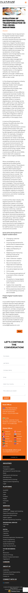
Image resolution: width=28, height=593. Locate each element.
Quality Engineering (8, 543)
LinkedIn (6, 582)
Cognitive (5, 533)
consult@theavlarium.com (11, 325)
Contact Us (14, 457)
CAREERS (6, 562)
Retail (4, 473)
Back (19, 331)
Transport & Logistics (8, 469)
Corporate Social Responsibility (11, 572)
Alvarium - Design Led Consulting (13, 511)
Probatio (5, 496)
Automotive (6, 466)
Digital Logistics (7, 517)
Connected (6, 535)
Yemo (4, 492)
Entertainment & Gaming (10, 479)
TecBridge (6, 524)
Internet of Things (8, 554)
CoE (4, 526)
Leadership (6, 570)
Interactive (6, 531)
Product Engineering (9, 539)
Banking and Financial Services (11, 471)
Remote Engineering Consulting (12, 519)
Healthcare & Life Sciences (10, 475)
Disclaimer (20, 589)
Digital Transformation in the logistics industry (12, 70)
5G (3, 550)
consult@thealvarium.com (11, 451)
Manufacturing (7, 477)
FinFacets (5, 500)
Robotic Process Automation (11, 557)
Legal (4, 483)
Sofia (4, 502)
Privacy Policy (8, 589)
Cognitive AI (6, 559)
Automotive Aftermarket (10, 515)
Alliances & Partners (8, 574)
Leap (4, 494)
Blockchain (6, 552)
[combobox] (14, 384)
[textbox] (13, 384)
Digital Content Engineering (11, 481)
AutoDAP (5, 490)
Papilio (5, 498)
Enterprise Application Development (13, 537)
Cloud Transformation (9, 541)
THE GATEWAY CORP (18, 587)
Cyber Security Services (9, 546)
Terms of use (15, 589)
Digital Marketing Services (10, 513)
